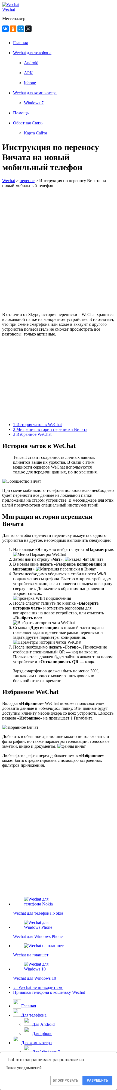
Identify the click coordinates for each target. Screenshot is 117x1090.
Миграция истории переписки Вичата (50, 429)
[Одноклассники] (13, 28)
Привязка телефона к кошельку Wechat (51, 992)
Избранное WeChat (32, 434)
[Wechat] (10, 4)
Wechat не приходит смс (38, 987)
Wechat (8, 9)
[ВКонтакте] (5, 28)
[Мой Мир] (20, 28)
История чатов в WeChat (37, 424)
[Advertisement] (58, 249)
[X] (28, 28)
